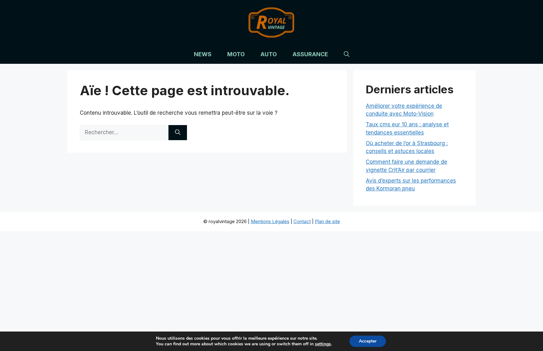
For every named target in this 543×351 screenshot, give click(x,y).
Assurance (310, 54)
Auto (269, 54)
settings (323, 344)
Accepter (367, 341)
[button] (346, 54)
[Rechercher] (177, 132)
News (202, 54)
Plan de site (327, 221)
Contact (302, 221)
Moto (236, 54)
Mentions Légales (270, 221)
